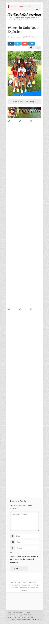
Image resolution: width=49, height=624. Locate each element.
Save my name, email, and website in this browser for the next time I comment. (24, 559)
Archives (14, 588)
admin (12, 37)
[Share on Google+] (24, 44)
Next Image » (30, 101)
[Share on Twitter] (17, 44)
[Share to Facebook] (11, 44)
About (13, 582)
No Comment (33, 37)
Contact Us (33, 582)
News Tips (35, 585)
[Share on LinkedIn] (31, 44)
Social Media (15, 585)
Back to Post (18, 101)
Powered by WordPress (24, 619)
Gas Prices (26, 585)
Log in (13, 619)
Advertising (22, 582)
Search (37, 9)
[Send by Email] (38, 47)
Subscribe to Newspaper (29, 588)
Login (24, 591)
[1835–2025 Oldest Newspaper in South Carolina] (24, 16)
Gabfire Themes (36, 619)
